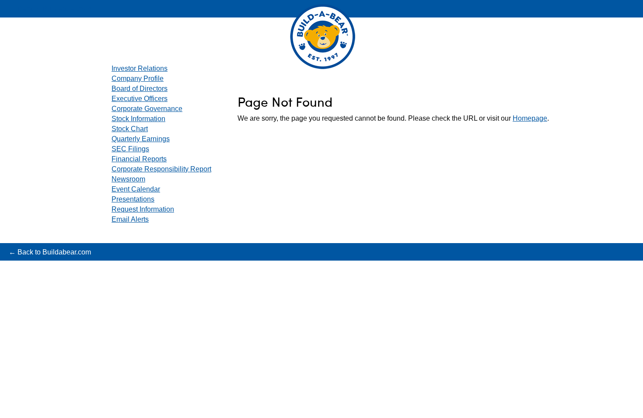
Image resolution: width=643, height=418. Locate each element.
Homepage (530, 118)
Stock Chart (130, 128)
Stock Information (138, 118)
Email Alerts (130, 219)
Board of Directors (140, 88)
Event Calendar (136, 189)
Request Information (143, 209)
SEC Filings (130, 149)
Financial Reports (139, 159)
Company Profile (138, 78)
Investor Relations (140, 68)
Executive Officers (140, 98)
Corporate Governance (147, 108)
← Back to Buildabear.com (50, 9)
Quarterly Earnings (141, 139)
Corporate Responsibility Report (161, 169)
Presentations (133, 199)
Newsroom (128, 179)
